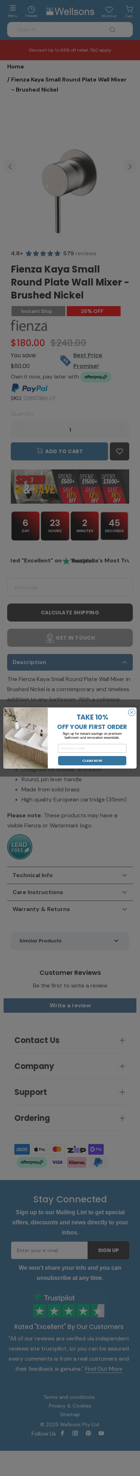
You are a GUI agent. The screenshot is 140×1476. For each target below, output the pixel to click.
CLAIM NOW (92, 760)
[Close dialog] (131, 712)
